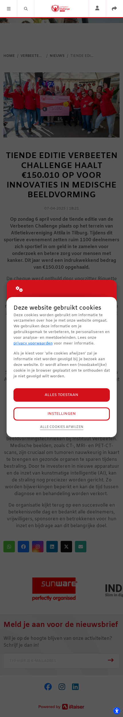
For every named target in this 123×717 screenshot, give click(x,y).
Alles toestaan (61, 395)
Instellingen (61, 413)
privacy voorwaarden (33, 343)
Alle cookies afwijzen (61, 427)
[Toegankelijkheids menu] (116, 710)
